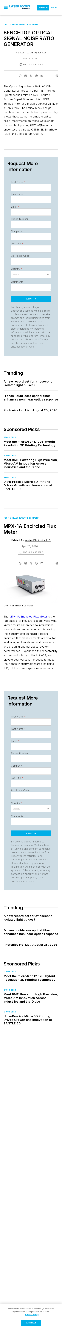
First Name (18, 182)
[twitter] (31, 75)
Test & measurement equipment (21, 24)
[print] (56, 75)
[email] (41, 75)
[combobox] (31, 274)
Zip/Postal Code (20, 255)
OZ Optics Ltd (38, 52)
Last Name (18, 194)
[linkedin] (25, 75)
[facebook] (20, 75)
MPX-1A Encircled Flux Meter (27, 616)
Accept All (31, 1323)
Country (16, 268)
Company (16, 231)
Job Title (17, 243)
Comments (17, 281)
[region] (31, 1316)
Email (15, 206)
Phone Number (19, 218)
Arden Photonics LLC (38, 540)
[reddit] (36, 75)
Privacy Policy (32, 1314)
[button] (6, 7)
